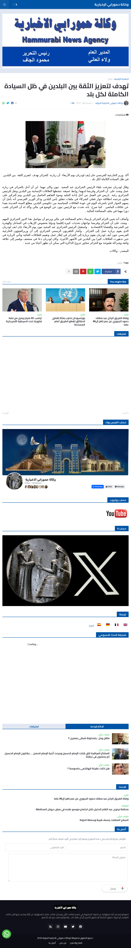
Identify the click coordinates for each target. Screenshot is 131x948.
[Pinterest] (83, 271)
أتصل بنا (52, 943)
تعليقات (34, 726)
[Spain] (98, 626)
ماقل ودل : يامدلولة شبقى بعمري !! (89, 738)
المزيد (91, 626)
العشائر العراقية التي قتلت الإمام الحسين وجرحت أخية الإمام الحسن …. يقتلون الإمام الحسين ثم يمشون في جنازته (57, 755)
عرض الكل (6, 281)
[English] (124, 626)
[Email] (76, 271)
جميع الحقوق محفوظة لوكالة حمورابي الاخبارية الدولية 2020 (65, 938)
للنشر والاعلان (76, 943)
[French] (116, 626)
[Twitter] (8, 103)
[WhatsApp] (3, 103)
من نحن (62, 943)
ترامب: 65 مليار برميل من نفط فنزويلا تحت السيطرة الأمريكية (24, 319)
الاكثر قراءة (97, 726)
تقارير (110, 79)
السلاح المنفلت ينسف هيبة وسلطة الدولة (104, 820)
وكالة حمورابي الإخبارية (111, 4)
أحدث (124, 413)
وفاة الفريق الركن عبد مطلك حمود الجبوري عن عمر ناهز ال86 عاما (111, 321)
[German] (107, 626)
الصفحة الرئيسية (121, 79)
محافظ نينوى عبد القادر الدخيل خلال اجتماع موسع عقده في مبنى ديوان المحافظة (82, 809)
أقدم (6, 413)
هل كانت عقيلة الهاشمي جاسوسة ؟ (88, 768)
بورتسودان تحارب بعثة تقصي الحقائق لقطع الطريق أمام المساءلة (68, 321)
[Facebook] (12, 103)
